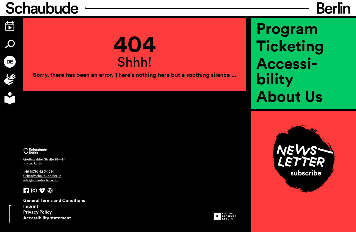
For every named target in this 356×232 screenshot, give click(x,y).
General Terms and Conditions (54, 200)
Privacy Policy (37, 212)
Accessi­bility (286, 70)
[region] (303, 112)
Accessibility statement (47, 218)
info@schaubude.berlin (41, 180)
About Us (289, 96)
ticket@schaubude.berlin (42, 176)
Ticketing (290, 45)
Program (287, 28)
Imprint (30, 206)
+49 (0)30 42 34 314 (38, 171)
